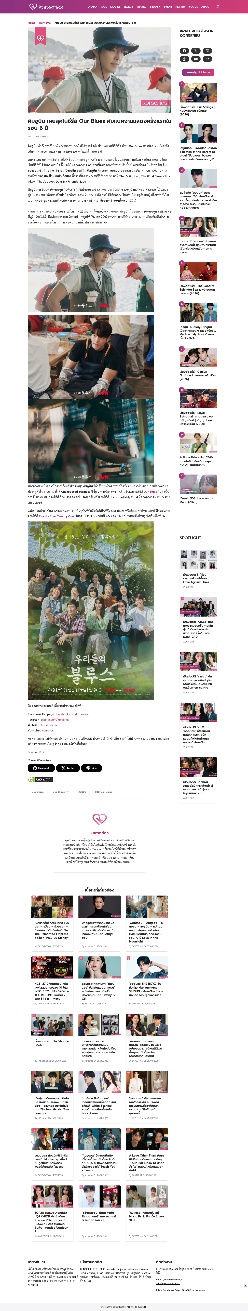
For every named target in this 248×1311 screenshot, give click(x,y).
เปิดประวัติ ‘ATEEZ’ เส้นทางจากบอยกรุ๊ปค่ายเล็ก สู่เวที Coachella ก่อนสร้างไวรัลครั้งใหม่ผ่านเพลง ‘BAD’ (198, 629)
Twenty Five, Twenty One (56, 516)
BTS (95, 1269)
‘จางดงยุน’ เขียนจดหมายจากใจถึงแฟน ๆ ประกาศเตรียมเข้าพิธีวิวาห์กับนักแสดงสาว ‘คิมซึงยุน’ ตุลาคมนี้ (145, 1105)
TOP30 (102, 1269)
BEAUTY (155, 7)
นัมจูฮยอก (135, 1272)
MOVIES (115, 7)
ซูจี (128, 1272)
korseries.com (50, 725)
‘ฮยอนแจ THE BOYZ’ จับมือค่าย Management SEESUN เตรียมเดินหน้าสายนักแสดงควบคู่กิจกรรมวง (146, 989)
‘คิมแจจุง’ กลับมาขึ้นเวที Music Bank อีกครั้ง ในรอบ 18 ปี (146, 1216)
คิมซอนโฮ (110, 1269)
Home (31, 23)
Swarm (88, 1003)
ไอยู (89, 1280)
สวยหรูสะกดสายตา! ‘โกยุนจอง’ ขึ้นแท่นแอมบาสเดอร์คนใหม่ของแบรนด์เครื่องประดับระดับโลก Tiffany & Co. (98, 991)
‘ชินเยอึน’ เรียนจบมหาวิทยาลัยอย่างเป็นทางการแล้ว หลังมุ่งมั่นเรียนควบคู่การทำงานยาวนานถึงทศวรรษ (99, 1048)
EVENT (168, 7)
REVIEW (180, 7)
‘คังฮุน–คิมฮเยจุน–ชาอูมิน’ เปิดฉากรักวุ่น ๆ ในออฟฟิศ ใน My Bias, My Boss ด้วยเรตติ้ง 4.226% (198, 332)
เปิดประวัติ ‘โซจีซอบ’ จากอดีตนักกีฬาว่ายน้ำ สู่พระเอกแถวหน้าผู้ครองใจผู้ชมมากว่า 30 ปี (198, 787)
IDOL (104, 7)
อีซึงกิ (141, 1276)
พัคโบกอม (95, 1276)
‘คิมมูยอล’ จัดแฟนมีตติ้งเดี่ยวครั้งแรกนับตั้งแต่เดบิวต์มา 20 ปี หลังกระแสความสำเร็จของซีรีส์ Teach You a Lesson (99, 1163)
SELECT (128, 7)
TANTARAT (43, 946)
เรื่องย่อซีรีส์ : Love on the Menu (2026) (197, 500)
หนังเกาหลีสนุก (122, 1276)
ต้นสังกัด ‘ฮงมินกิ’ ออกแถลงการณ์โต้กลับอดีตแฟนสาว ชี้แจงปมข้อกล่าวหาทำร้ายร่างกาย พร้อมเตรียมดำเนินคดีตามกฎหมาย (198, 200)
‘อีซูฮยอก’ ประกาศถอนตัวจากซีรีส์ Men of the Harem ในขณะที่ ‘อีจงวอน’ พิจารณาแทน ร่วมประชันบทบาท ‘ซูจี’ (198, 153)
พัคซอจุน (146, 1272)
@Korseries (53, 1280)
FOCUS (193, 7)
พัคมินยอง (85, 1276)
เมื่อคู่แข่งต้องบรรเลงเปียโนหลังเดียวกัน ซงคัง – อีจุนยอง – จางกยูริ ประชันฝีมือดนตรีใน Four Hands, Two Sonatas (52, 1105)
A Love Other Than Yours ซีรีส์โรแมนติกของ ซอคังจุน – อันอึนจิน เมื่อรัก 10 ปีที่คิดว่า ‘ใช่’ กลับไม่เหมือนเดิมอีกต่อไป (146, 1163)
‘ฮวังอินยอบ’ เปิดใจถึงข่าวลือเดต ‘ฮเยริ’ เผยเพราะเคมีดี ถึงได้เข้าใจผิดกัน (99, 1216)
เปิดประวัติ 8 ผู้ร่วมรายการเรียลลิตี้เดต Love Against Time (196, 578)
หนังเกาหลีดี (107, 1276)
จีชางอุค (84, 1272)
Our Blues (150, 491)
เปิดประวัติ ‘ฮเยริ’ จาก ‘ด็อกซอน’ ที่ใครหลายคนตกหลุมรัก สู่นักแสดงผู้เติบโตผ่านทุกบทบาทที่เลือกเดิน (196, 734)
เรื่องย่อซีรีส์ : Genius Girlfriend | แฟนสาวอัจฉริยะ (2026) (198, 375)
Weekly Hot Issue (198, 72)
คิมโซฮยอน (133, 1269)
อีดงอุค (148, 1276)
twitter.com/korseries (55, 719)
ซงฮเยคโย (109, 1272)
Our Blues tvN (61, 792)
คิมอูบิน (82, 792)
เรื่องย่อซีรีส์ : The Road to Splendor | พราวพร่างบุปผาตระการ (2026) (197, 289)
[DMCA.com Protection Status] (40, 781)
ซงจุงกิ (100, 1272)
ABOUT (206, 7)
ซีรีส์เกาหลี (120, 1272)
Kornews (45, 23)
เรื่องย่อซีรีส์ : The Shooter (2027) (52, 1043)
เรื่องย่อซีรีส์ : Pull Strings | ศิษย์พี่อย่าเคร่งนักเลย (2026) (197, 111)
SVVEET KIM (137, 946)
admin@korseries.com (168, 1283)
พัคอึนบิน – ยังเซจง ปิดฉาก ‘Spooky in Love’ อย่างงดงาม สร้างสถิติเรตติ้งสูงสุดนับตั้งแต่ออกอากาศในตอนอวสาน (145, 1048)
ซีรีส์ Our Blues (103, 792)
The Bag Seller (44, 1060)
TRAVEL (141, 7)
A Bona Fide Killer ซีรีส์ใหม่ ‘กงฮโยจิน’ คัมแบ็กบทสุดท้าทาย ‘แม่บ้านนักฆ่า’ (197, 461)
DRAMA (92, 7)
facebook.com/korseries (72, 714)
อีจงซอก (133, 1276)
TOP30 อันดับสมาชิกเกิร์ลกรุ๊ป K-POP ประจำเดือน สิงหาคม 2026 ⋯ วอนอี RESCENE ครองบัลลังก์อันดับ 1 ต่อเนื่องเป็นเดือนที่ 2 (51, 1222)
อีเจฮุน (83, 1280)
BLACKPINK (86, 1269)
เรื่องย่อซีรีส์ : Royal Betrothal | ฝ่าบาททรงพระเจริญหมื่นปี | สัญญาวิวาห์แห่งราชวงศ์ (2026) (196, 418)
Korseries (47, 730)
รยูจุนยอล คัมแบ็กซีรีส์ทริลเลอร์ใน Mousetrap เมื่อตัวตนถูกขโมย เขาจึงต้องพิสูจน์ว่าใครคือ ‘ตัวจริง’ (51, 1161)
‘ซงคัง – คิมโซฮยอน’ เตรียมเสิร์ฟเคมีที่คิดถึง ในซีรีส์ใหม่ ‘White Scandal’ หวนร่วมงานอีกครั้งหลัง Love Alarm (99, 1105)
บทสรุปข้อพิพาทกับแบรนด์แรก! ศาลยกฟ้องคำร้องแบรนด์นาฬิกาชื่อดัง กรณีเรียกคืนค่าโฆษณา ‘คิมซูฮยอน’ (98, 930)
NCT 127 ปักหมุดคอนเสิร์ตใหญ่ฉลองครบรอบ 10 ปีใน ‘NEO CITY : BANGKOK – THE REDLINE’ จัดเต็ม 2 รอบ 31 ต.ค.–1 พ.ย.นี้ (52, 991)
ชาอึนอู (92, 1272)
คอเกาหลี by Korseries (193, 1289)
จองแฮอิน (143, 1269)
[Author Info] (99, 826)
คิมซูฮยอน (121, 1269)
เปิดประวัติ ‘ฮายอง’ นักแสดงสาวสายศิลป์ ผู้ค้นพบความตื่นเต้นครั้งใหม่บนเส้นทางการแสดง (198, 246)
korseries (45, 136)
